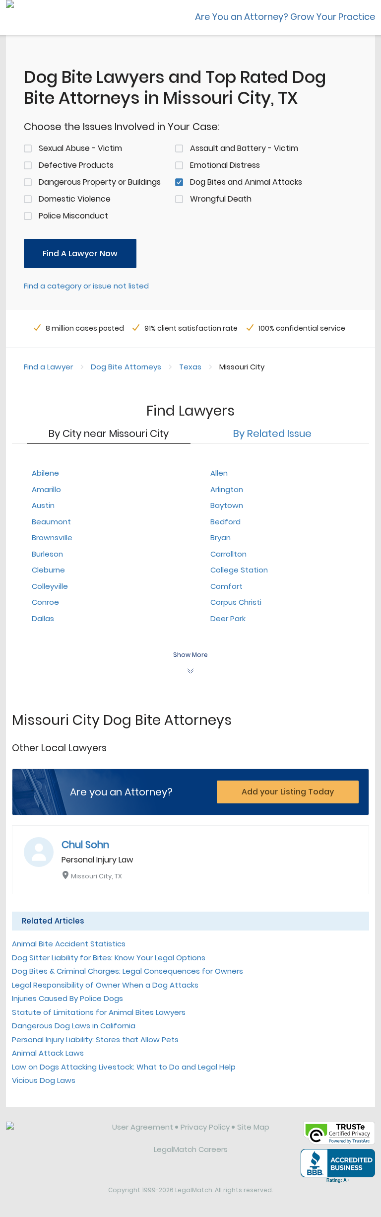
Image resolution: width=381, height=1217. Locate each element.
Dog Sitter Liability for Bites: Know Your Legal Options (108, 957)
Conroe (45, 602)
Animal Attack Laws (48, 1053)
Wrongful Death (221, 199)
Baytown (226, 505)
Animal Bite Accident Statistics (69, 943)
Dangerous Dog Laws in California (73, 1025)
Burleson (47, 554)
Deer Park (228, 618)
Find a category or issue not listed (86, 286)
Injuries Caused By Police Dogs (67, 998)
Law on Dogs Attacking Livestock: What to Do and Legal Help (124, 1067)
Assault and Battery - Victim (244, 148)
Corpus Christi (235, 602)
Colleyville (50, 586)
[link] (52, 1134)
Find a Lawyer (48, 366)
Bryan (220, 537)
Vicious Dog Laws (43, 1080)
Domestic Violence (75, 199)
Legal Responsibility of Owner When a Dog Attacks (105, 985)
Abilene (45, 473)
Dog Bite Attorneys (126, 366)
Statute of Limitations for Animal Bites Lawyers (99, 1012)
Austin (43, 505)
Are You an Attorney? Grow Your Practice (285, 16)
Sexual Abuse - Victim (80, 148)
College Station (239, 570)
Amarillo (46, 489)
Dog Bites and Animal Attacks (246, 182)
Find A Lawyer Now (80, 253)
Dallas (43, 618)
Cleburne (48, 570)
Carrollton (228, 554)
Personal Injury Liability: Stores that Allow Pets (95, 1039)
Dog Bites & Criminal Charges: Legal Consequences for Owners (127, 971)
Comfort (226, 586)
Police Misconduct (73, 215)
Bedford (225, 521)
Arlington (226, 489)
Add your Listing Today (288, 791)
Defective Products (76, 165)
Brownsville (52, 537)
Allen (219, 473)
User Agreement (142, 1127)
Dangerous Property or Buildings (100, 182)
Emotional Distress (225, 165)
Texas (190, 366)
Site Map (253, 1127)
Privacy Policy (205, 1127)
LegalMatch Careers (191, 1149)
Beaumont (51, 521)
